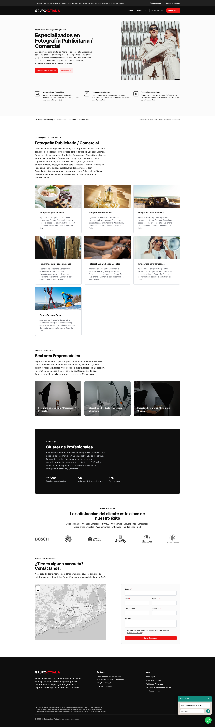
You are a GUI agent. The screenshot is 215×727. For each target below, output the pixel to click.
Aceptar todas (155, 3)
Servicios (139, 10)
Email (127, 599)
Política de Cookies (153, 680)
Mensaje (128, 618)
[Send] (208, 711)
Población (156, 608)
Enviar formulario (150, 638)
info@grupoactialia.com (106, 686)
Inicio (130, 10)
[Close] (209, 699)
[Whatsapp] (208, 720)
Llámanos (65, 71)
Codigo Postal (130, 608)
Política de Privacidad (150, 630)
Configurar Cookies (153, 691)
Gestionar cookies (173, 3)
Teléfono (156, 599)
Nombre (128, 589)
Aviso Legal (150, 677)
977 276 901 (158, 10)
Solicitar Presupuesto (45, 71)
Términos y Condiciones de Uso (158, 688)
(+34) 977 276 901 (104, 683)
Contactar (172, 10)
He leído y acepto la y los (148, 631)
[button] (70, 612)
